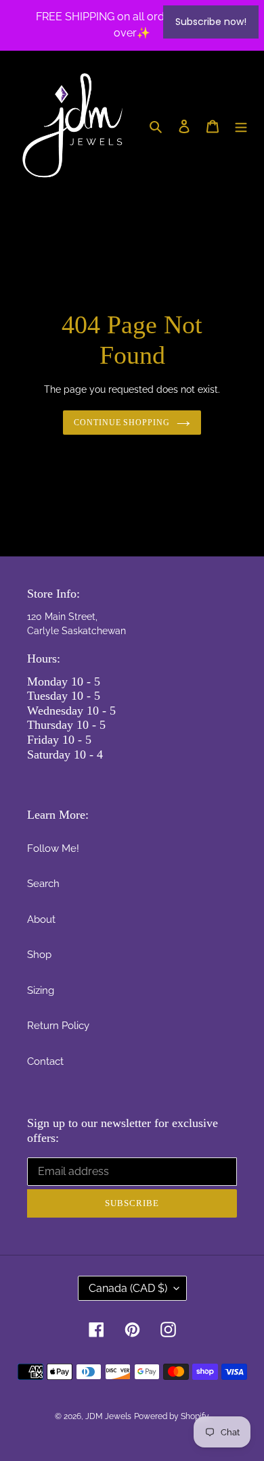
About (41, 919)
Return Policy (58, 1026)
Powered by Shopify (171, 1416)
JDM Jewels (108, 1416)
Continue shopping (122, 422)
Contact (45, 1061)
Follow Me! (53, 848)
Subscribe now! (210, 21)
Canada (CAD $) (128, 1288)
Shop (39, 955)
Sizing (40, 990)
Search (43, 884)
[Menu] (241, 126)
